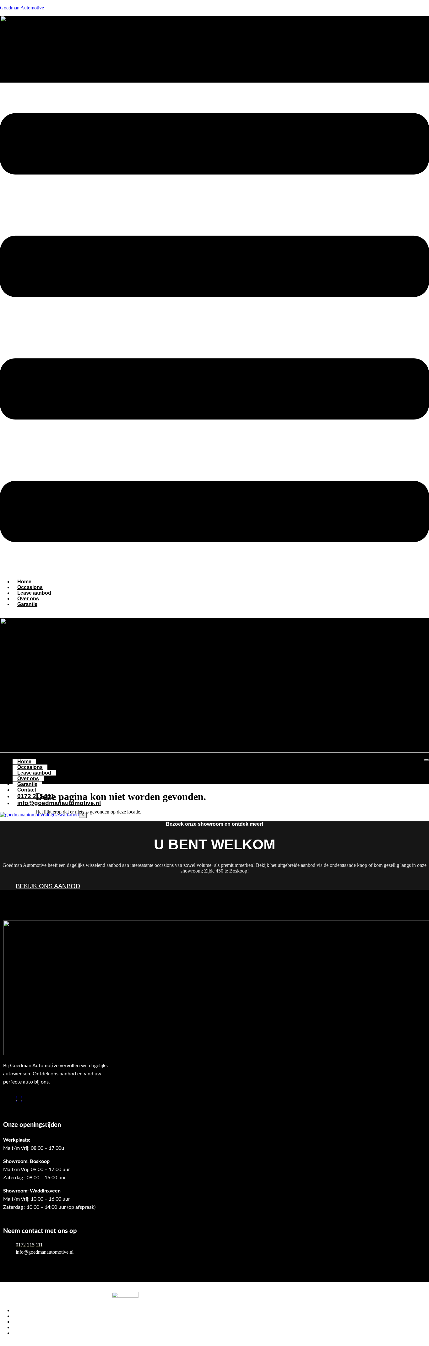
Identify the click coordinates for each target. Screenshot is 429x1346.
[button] (214, 328)
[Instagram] (21, 1099)
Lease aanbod (34, 773)
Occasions (30, 767)
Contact (26, 789)
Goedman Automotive (22, 7)
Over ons (28, 778)
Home (24, 761)
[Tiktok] (16, 1099)
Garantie (27, 604)
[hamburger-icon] (426, 760)
